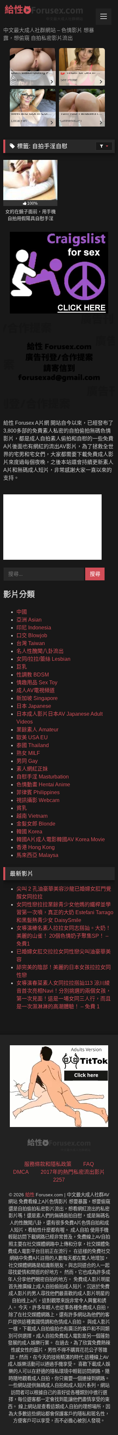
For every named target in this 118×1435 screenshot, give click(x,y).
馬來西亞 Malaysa (37, 855)
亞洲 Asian (29, 620)
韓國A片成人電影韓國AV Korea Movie (60, 839)
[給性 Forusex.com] (48, 14)
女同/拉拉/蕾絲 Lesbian (43, 659)
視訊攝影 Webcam (37, 800)
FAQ (88, 1164)
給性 (29, 1194)
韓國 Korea (29, 831)
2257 (59, 1180)
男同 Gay (27, 761)
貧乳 (21, 808)
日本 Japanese (33, 706)
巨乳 (21, 667)
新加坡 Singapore (37, 698)
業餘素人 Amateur (37, 729)
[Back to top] (97, 1415)
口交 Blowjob (31, 635)
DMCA (21, 1172)
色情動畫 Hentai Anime (43, 784)
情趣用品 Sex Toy (36, 682)
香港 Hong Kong (35, 847)
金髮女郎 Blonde (35, 824)
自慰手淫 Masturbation (42, 776)
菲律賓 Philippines (38, 792)
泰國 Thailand (32, 745)
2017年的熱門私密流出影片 (73, 1172)
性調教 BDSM (32, 674)
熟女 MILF (28, 753)
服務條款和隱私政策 (47, 1164)
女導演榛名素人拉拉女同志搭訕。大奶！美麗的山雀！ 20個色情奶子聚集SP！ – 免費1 (63, 936)
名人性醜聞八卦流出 (40, 651)
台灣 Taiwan (30, 643)
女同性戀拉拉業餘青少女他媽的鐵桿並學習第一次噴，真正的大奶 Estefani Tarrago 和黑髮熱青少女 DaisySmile (64, 912)
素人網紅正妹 (32, 769)
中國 (21, 612)
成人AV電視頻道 (35, 690)
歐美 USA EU (32, 737)
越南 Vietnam (32, 816)
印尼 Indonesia (33, 627)
